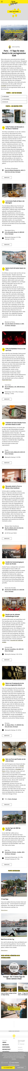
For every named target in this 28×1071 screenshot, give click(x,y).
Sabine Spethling (16, 46)
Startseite (20, 1047)
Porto (3, 771)
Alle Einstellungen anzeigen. (14, 1065)
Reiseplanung (6, 1047)
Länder (4, 1042)
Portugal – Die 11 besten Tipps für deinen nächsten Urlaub (14, 978)
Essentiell (5, 1062)
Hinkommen (6, 96)
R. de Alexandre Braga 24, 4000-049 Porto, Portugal (14, 233)
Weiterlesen (4, 910)
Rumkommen (6, 99)
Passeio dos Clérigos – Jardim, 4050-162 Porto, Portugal (15, 853)
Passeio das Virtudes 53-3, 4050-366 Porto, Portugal (14, 590)
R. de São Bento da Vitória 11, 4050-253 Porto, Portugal (14, 324)
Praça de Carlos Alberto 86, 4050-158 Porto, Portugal (15, 453)
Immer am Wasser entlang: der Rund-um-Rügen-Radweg (9, 993)
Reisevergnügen (14, 3)
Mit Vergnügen (21, 1044)
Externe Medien (15, 1062)
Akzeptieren (20, 1067)
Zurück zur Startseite (14, 1031)
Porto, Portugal (12, 799)
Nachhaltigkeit (6, 1049)
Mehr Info (6, 177)
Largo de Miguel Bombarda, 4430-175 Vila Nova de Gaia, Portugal (15, 171)
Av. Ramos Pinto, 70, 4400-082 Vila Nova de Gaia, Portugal (14, 725)
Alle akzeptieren (8, 1067)
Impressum (20, 1049)
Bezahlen (5, 101)
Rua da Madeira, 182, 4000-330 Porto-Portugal (15, 387)
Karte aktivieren (14, 11)
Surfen (22, 766)
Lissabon (3, 85)
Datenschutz (20, 1051)
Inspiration (5, 1044)
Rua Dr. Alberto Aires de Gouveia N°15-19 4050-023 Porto (14, 528)
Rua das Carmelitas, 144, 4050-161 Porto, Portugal (14, 650)
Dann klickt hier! (7, 380)
